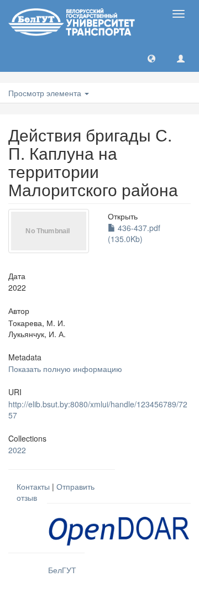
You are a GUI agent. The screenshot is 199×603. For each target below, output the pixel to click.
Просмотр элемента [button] (45, 92)
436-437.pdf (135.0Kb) (134, 233)
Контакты (33, 486)
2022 (17, 449)
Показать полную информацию (65, 368)
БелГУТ (62, 569)
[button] (151, 58)
